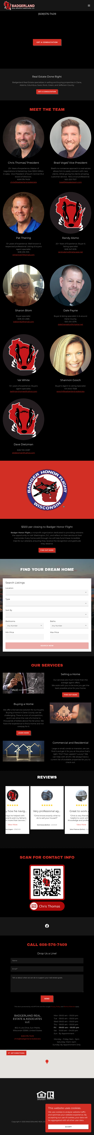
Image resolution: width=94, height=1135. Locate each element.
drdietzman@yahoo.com (23, 453)
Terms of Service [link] (69, 1006)
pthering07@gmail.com (23, 255)
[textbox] (25, 637)
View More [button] (12, 825)
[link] (19, 5)
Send (47, 999)
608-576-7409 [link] (27, 1036)
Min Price (10, 632)
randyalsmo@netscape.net (70, 252)
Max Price (54, 632)
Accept (68, 1127)
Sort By (9, 610)
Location (9, 588)
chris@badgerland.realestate (23, 182)
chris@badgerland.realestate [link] (27, 1039)
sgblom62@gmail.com (23, 322)
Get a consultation (47, 42)
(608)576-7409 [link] (47, 13)
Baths (52, 621)
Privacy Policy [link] (55, 1006)
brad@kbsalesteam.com (70, 182)
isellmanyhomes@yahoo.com (23, 391)
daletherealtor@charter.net (70, 324)
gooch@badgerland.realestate (70, 391)
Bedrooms (10, 621)
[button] (89, 5)
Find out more (47, 550)
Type (8, 599)
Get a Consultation (47, 91)
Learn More (23, 733)
